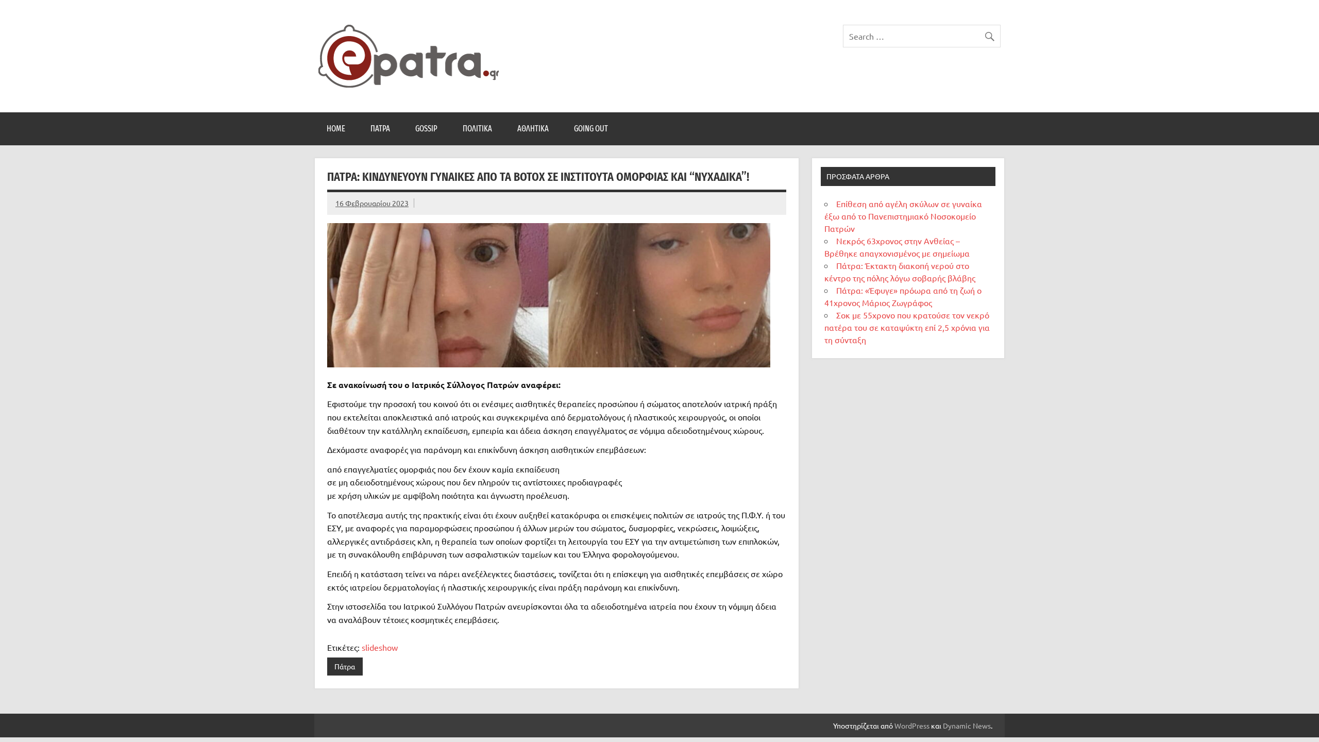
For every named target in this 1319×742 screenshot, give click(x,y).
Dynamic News (967, 725)
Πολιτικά (477, 128)
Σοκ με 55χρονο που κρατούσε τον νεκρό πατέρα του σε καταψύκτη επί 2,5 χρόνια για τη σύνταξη (907, 327)
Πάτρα (380, 128)
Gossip (426, 128)
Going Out (591, 128)
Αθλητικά (533, 128)
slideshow (380, 647)
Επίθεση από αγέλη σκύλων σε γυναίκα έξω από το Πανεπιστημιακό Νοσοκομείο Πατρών (903, 215)
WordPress (911, 725)
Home (336, 128)
